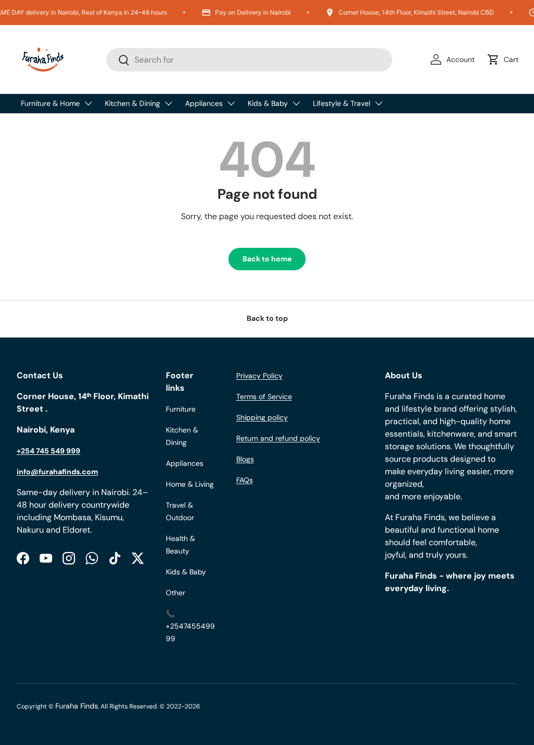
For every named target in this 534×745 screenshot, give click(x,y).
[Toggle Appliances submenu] (231, 103)
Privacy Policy (259, 375)
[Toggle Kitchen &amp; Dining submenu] (168, 103)
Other (175, 592)
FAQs (244, 480)
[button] (505, 59)
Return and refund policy (278, 438)
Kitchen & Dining (132, 103)
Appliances (204, 103)
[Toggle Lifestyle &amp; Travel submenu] (378, 103)
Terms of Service (264, 396)
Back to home (267, 258)
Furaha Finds (76, 706)
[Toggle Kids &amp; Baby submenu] (296, 103)
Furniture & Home (50, 103)
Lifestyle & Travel (341, 103)
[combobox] (249, 59)
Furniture (181, 409)
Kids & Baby (268, 103)
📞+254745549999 (190, 626)
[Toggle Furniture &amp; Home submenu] (88, 103)
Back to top (267, 318)
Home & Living (190, 484)
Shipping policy (262, 417)
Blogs (245, 459)
